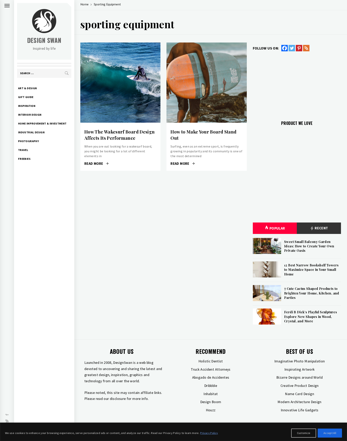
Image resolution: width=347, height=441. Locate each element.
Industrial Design (31, 132)
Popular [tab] (277, 228)
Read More (120, 82)
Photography (28, 141)
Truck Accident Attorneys (211, 369)
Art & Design (27, 88)
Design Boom (210, 402)
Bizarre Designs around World (299, 377)
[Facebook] (284, 48)
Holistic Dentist (210, 361)
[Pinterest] (299, 48)
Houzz (211, 410)
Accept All (330, 433)
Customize (303, 433)
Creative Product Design (300, 385)
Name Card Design (299, 393)
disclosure (118, 398)
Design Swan (44, 40)
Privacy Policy (209, 433)
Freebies (24, 159)
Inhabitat (210, 393)
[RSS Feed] (306, 48)
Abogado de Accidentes (210, 377)
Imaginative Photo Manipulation (299, 361)
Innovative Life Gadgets (299, 410)
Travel (23, 150)
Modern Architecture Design (299, 402)
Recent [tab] (321, 228)
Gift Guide (26, 97)
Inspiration (26, 106)
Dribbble (210, 385)
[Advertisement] (297, 84)
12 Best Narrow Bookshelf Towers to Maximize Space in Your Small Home (311, 269)
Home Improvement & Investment (42, 123)
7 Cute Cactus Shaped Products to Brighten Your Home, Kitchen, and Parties (311, 293)
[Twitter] (292, 48)
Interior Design (29, 114)
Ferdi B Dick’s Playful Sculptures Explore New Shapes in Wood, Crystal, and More (310, 316)
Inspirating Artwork (299, 369)
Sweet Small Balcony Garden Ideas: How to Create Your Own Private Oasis (309, 246)
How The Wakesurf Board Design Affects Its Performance (119, 135)
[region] (173, 432)
